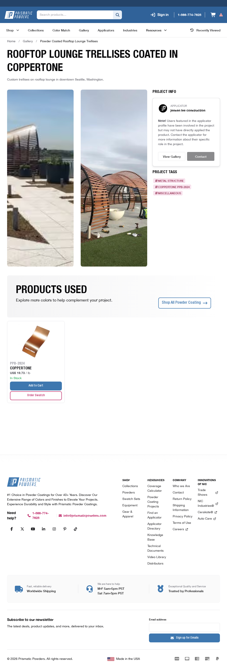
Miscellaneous (169, 193)
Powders (128, 492)
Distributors (155, 563)
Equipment (129, 505)
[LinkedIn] (43, 528)
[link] (69, 41)
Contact (201, 156)
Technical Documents (155, 548)
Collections (130, 486)
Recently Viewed (208, 30)
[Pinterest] (64, 528)
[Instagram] (54, 528)
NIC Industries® (206, 503)
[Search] (117, 14)
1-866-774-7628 (40, 515)
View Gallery (172, 156)
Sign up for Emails (187, 637)
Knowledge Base (155, 537)
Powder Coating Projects (153, 502)
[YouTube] (32, 528)
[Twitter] (22, 528)
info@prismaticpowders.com (84, 515)
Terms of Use (182, 523)
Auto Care (205, 518)
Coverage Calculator (154, 488)
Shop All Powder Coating (181, 303)
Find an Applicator (154, 515)
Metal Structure (171, 180)
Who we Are (181, 486)
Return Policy (182, 499)
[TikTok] (75, 528)
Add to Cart (36, 385)
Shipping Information (181, 508)
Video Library (156, 557)
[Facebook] (11, 528)
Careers (178, 529)
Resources (153, 30)
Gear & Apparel (127, 514)
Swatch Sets (131, 499)
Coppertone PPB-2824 (174, 187)
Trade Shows (202, 492)
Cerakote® (205, 512)
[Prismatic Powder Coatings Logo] (18, 15)
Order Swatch (36, 395)
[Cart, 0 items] (217, 14)
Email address (157, 619)
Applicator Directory (154, 526)
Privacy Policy (182, 516)
